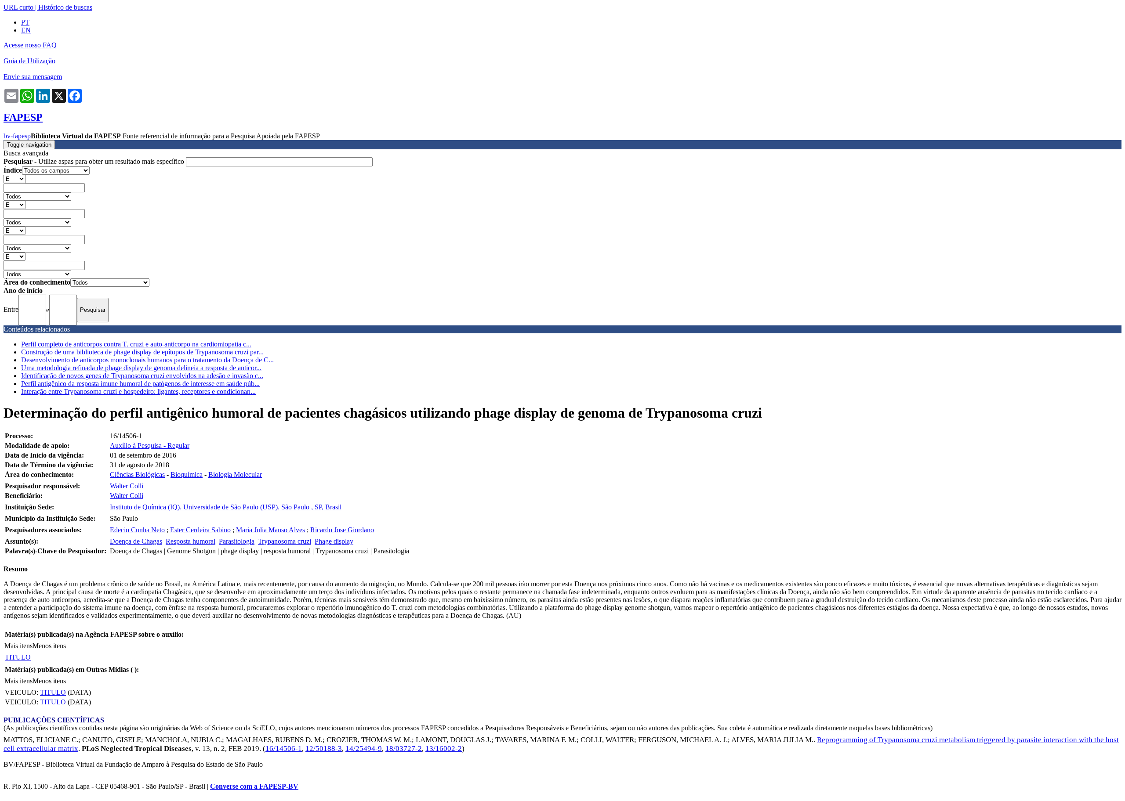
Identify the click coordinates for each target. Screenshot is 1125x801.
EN (26, 30)
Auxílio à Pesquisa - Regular (149, 445)
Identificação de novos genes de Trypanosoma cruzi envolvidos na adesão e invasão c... (142, 375)
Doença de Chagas (136, 541)
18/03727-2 (403, 748)
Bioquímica (187, 474)
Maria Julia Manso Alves (270, 530)
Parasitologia (236, 541)
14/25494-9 (363, 748)
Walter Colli (126, 486)
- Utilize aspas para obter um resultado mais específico (95, 161)
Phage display (334, 541)
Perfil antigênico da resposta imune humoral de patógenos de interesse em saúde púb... (140, 383)
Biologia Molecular (235, 474)
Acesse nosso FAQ (30, 45)
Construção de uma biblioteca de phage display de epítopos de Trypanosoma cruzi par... (142, 352)
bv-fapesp (17, 136)
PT (25, 22)
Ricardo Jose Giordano (342, 530)
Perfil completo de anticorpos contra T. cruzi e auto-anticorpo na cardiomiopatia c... (136, 344)
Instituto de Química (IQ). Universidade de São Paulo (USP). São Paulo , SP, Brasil (225, 507)
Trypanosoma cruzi (284, 541)
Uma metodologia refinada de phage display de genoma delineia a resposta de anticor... (141, 368)
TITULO (18, 657)
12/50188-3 (323, 748)
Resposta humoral (190, 541)
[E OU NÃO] (14, 178)
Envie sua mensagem (33, 76)
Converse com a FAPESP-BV (254, 786)
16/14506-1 (283, 748)
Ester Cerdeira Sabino (200, 530)
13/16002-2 (443, 748)
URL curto (18, 7)
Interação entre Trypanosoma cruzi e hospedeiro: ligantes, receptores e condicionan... (138, 391)
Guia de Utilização (29, 61)
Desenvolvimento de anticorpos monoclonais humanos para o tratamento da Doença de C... (147, 360)
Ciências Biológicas (137, 474)
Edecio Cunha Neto (137, 530)
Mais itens (18, 645)
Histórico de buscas (65, 7)
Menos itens (49, 645)
